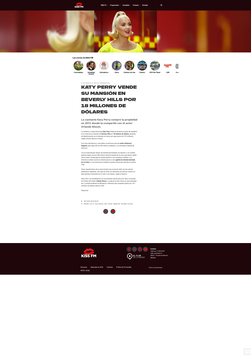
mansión (117, 204)
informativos (105, 83)
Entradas (145, 5)
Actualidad (126, 5)
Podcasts (136, 5)
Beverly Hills (89, 204)
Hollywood (99, 204)
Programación (114, 5)
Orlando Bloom (127, 204)
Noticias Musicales (91, 201)
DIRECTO (103, 5)
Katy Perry (108, 204)
